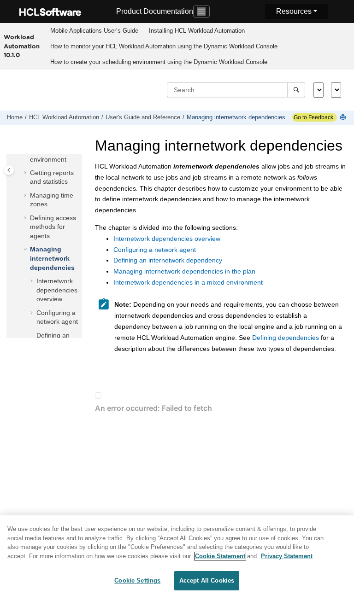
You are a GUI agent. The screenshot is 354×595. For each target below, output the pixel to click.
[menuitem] (94, 31)
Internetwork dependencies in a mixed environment (188, 282)
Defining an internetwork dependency (167, 260)
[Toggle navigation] (201, 12)
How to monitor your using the (163, 46)
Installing (197, 30)
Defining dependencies (285, 337)
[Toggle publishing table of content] (9, 170)
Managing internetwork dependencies (236, 117)
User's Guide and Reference (143, 117)
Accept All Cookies (206, 580)
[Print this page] (344, 117)
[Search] (296, 89)
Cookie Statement (220, 556)
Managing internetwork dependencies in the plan (184, 271)
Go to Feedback (312, 117)
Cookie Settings (137, 580)
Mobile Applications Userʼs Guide (94, 30)
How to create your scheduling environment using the (158, 61)
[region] (177, 555)
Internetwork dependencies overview (56, 290)
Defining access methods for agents (53, 226)
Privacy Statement (287, 556)
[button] (26, 173)
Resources (294, 11)
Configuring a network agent (154, 249)
